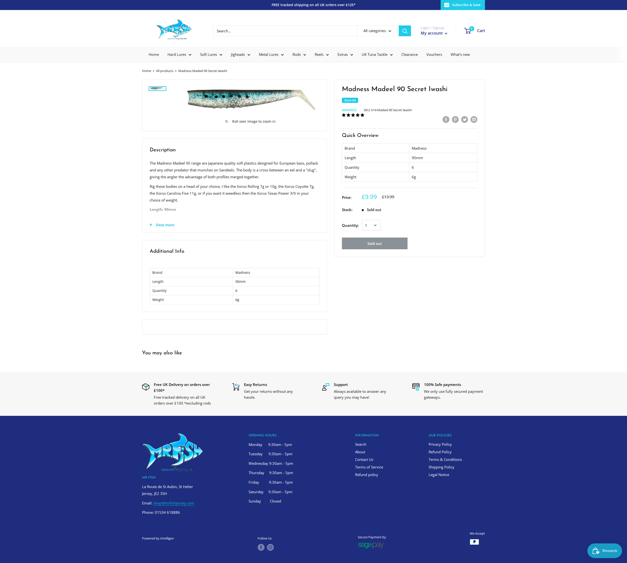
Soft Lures (208, 54)
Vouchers (434, 54)
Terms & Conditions (445, 459)
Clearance (409, 54)
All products (164, 71)
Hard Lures (177, 54)
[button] (353, 114)
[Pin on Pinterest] (455, 119)
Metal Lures (268, 54)
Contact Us (364, 459)
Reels (319, 54)
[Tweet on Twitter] (464, 119)
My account (432, 33)
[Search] (405, 30)
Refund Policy (440, 451)
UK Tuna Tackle (374, 54)
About (360, 451)
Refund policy (366, 474)
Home (154, 54)
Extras (343, 54)
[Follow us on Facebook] (261, 547)
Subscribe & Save (466, 4)
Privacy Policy (440, 444)
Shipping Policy (441, 467)
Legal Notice (439, 474)
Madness (349, 110)
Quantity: (350, 225)
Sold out (374, 243)
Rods (296, 54)
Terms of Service (369, 467)
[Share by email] (473, 119)
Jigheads (238, 54)
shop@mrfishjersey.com (173, 503)
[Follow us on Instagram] (270, 547)
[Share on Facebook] (446, 119)
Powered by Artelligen (158, 538)
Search (360, 444)
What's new (460, 54)
